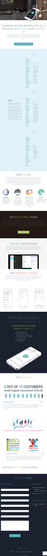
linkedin (21, 548)
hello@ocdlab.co (42, 493)
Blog (18, 552)
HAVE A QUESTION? (24, 232)
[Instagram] (26, 548)
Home (13, 552)
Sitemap (23, 552)
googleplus (24, 548)
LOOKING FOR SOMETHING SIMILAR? (24, 44)
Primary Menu (45, 2)
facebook (18, 548)
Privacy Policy (31, 552)
